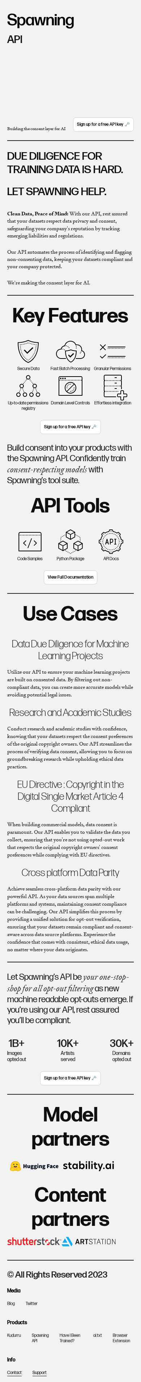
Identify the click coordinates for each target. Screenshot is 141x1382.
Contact (14, 1372)
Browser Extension (121, 1338)
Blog (11, 1303)
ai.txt (97, 1335)
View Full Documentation (70, 577)
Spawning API (40, 1338)
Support (40, 1372)
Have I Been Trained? (70, 1338)
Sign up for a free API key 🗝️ (103, 124)
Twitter (32, 1303)
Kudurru (14, 1335)
